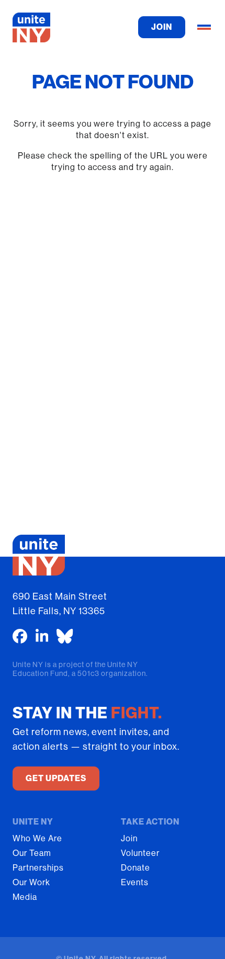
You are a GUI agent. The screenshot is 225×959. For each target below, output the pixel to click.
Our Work (31, 882)
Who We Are (37, 838)
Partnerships (38, 868)
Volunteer (140, 853)
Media (25, 897)
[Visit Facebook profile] (20, 636)
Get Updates (56, 778)
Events (135, 882)
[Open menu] (204, 27)
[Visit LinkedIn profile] (42, 636)
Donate (135, 868)
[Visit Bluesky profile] (65, 636)
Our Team (32, 853)
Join (129, 838)
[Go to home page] (31, 27)
